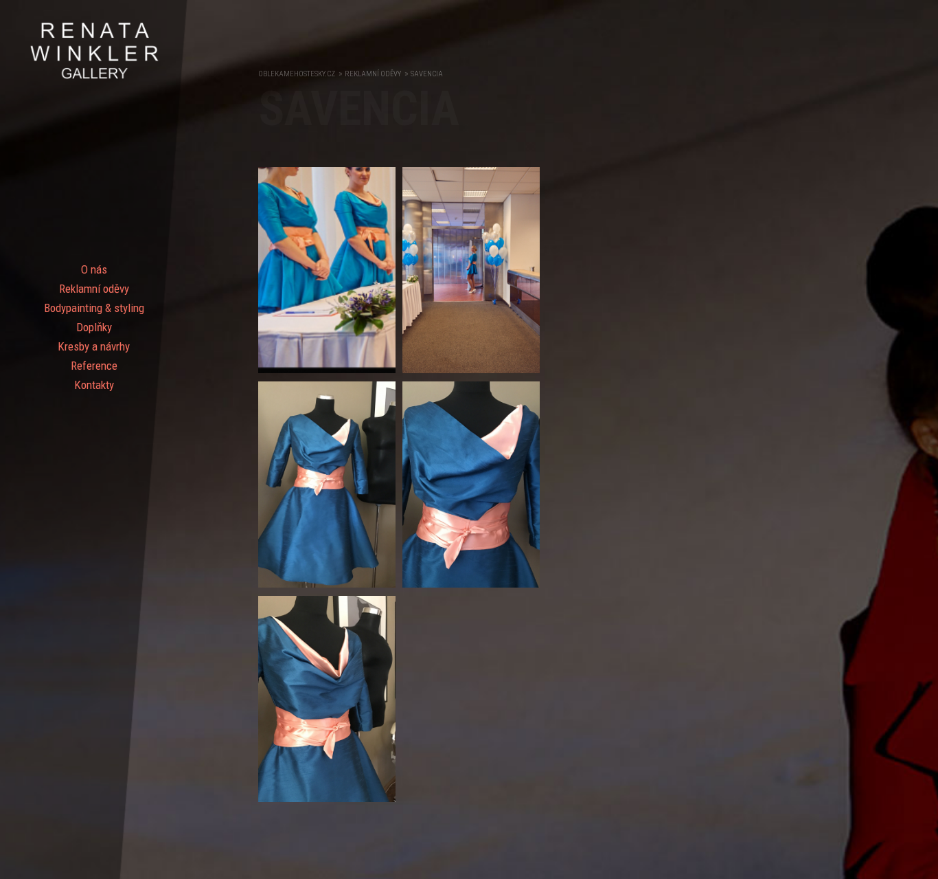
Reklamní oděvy (94, 289)
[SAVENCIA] (330, 376)
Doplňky (94, 327)
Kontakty (94, 385)
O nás (94, 269)
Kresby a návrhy (94, 346)
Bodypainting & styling (94, 308)
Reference (94, 365)
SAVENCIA (427, 73)
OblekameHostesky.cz (296, 73)
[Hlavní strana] (93, 77)
